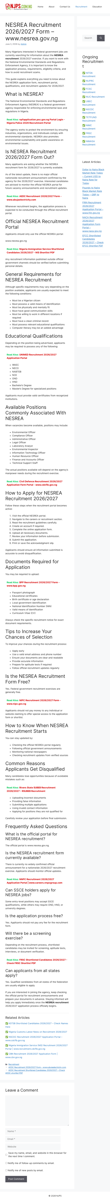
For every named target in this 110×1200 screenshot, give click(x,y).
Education (97, 6)
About (51, 6)
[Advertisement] (93, 301)
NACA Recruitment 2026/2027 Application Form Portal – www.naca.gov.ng (92, 224)
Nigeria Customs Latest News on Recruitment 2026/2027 (38, 1031)
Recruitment (81, 6)
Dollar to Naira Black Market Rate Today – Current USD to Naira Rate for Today (93, 176)
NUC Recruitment (95, 96)
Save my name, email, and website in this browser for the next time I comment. (37, 1155)
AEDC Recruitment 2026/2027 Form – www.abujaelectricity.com (37, 1067)
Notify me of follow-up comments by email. (31, 1163)
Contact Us (65, 6)
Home (40, 6)
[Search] (101, 38)
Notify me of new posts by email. (25, 1170)
